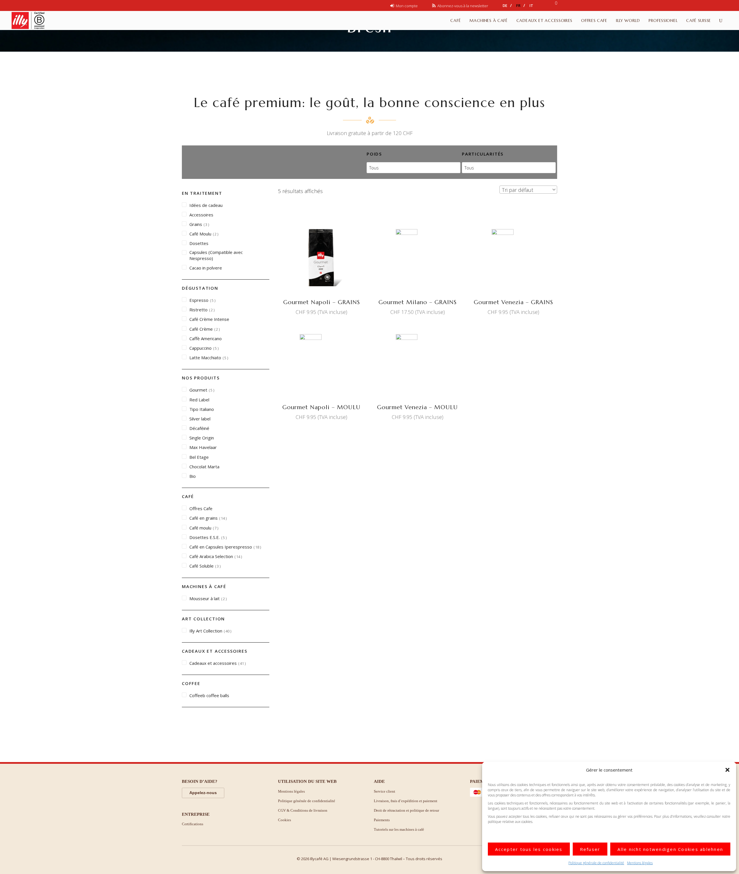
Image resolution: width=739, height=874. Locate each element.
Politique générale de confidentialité (596, 862)
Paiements (382, 820)
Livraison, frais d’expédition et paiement (405, 801)
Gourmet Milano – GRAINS (417, 302)
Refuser (590, 849)
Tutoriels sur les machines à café (399, 829)
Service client (384, 791)
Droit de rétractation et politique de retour (406, 810)
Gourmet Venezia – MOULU (417, 407)
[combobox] (528, 190)
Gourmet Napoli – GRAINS (321, 302)
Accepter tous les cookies (528, 849)
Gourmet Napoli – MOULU (321, 407)
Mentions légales (640, 862)
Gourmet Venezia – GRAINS (513, 302)
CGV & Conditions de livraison (302, 810)
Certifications (192, 824)
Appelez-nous (203, 792)
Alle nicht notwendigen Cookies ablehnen (670, 849)
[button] (727, 770)
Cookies (284, 820)
